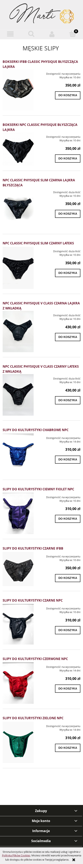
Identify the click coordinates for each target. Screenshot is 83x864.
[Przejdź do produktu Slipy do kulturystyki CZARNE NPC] (18, 624)
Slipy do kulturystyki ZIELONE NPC (33, 718)
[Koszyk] (72, 33)
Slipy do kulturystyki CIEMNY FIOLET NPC (38, 489)
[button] (10, 34)
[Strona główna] (41, 14)
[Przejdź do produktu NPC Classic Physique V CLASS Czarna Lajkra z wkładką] (18, 331)
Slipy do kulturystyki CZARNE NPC (33, 600)
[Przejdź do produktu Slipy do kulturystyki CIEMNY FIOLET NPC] (18, 513)
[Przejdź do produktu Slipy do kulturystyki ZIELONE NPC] (18, 742)
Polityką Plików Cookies (16, 855)
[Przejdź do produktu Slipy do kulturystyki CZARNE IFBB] (18, 569)
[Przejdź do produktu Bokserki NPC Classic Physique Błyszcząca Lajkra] (18, 149)
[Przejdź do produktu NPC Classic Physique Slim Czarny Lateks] (18, 268)
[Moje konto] (52, 34)
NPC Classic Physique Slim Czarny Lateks (38, 243)
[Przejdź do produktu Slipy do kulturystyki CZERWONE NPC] (18, 683)
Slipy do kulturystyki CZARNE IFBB (33, 548)
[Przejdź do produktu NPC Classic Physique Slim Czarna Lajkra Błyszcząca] (18, 208)
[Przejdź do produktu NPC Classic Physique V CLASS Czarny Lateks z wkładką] (18, 395)
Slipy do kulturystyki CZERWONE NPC (35, 659)
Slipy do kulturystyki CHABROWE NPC (35, 430)
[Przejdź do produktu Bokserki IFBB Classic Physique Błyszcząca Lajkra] (18, 90)
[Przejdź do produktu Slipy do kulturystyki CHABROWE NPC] (18, 454)
